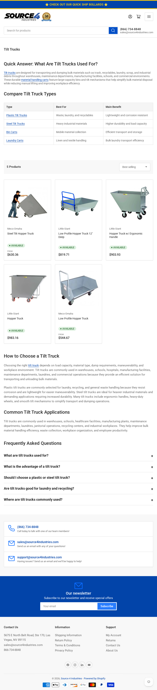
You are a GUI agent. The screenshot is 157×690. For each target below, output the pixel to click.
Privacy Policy (64, 650)
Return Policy (63, 640)
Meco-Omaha (14, 228)
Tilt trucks (10, 72)
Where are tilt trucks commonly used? (33, 499)
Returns (111, 640)
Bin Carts (11, 132)
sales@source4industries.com (23, 645)
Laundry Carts (14, 140)
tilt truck (33, 365)
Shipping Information (68, 635)
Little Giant (64, 228)
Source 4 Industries (71, 678)
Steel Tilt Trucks (15, 123)
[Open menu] (149, 16)
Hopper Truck (15, 318)
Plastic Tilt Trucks (16, 115)
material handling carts (34, 79)
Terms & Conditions (67, 645)
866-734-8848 (12, 650)
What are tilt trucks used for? (26, 455)
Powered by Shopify (94, 678)
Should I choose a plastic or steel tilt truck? (37, 478)
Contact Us (113, 645)
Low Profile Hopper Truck (73, 318)
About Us (112, 650)
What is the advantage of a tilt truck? (32, 466)
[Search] (113, 30)
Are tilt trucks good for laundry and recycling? (39, 488)
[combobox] (61, 31)
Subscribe (107, 606)
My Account (113, 635)
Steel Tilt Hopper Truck (20, 233)
